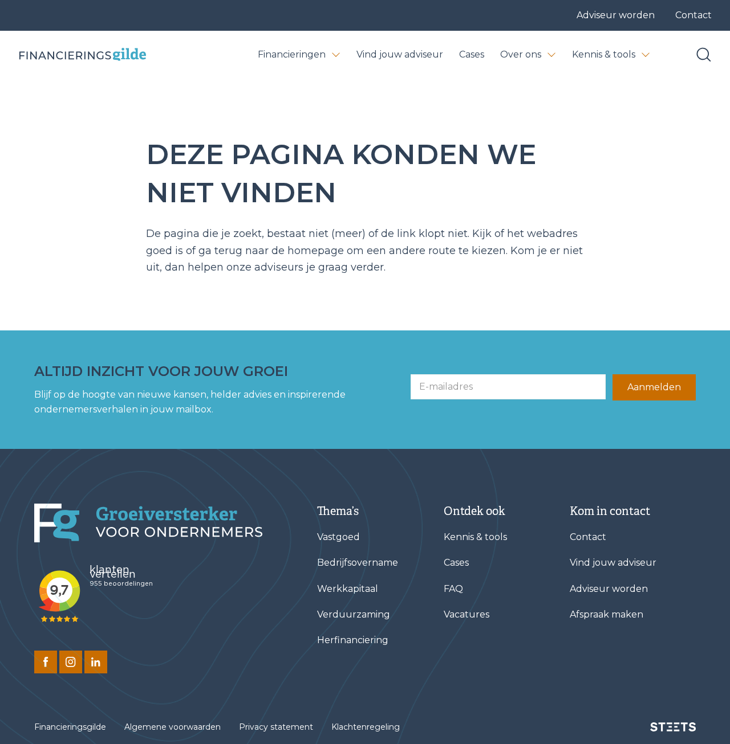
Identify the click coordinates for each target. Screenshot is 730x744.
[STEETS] (673, 726)
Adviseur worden (616, 15)
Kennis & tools (603, 54)
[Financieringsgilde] (148, 523)
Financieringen (292, 54)
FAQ (453, 588)
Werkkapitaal (347, 588)
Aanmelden (654, 387)
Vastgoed (338, 537)
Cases (471, 54)
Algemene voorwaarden (172, 727)
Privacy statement (276, 727)
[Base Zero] (82, 54)
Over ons (520, 54)
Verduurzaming (353, 614)
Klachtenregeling (365, 727)
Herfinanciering (352, 640)
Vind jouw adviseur (399, 54)
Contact (693, 15)
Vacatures (466, 614)
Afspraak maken (606, 614)
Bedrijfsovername (357, 562)
